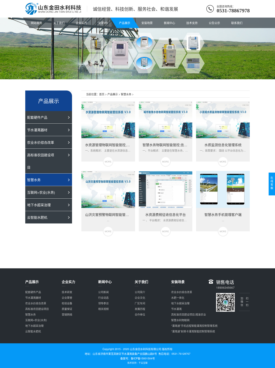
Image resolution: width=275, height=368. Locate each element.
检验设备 (67, 303)
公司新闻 (103, 292)
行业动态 (103, 297)
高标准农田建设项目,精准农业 (188, 314)
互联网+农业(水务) (41, 192)
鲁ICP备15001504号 (143, 358)
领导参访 (103, 303)
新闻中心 (169, 23)
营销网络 (67, 314)
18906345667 (225, 287)
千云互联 (143, 362)
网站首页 (36, 23)
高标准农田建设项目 (40, 161)
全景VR (103, 23)
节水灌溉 (176, 309)
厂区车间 (140, 303)
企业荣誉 (67, 297)
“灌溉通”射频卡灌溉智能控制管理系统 (193, 331)
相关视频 (103, 309)
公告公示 (214, 23)
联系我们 (236, 23)
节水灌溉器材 (37, 129)
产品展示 (124, 23)
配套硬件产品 (37, 117)
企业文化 (140, 297)
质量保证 (67, 309)
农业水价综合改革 (40, 142)
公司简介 (140, 292)
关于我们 (59, 23)
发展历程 (140, 309)
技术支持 (192, 23)
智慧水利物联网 (180, 320)
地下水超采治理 (39, 204)
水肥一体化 (177, 297)
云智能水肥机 (37, 217)
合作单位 (140, 314)
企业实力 (81, 23)
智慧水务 (34, 179)
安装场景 (147, 23)
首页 (101, 94)
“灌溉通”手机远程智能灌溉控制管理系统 (194, 325)
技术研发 (67, 292)
